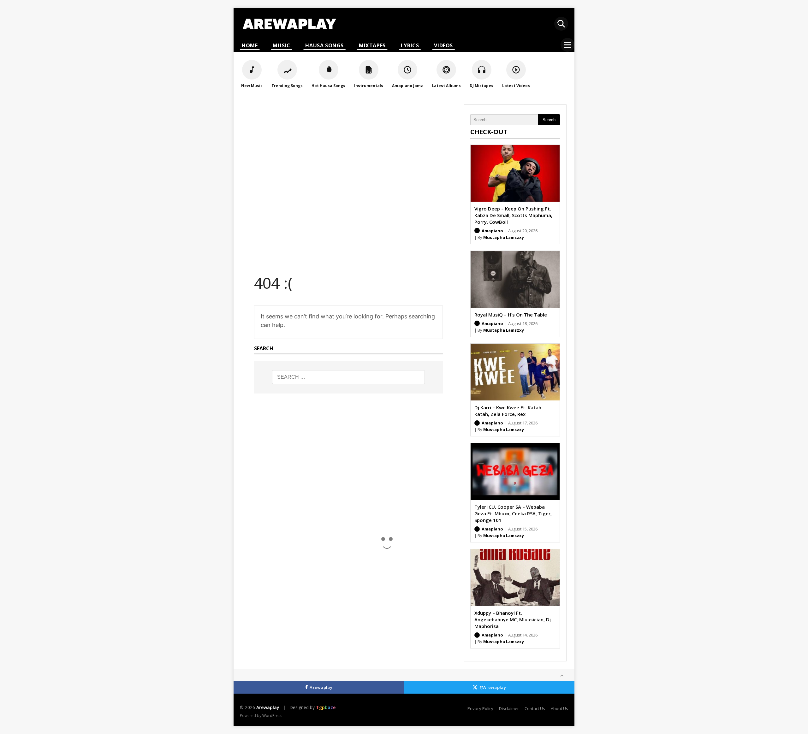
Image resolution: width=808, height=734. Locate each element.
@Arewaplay (492, 687)
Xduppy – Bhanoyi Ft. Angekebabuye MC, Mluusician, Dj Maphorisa (512, 619)
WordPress (272, 715)
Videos (443, 45)
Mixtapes (372, 45)
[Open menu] (567, 45)
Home (250, 45)
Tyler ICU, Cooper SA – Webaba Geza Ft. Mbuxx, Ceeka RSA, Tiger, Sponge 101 (513, 513)
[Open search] (561, 24)
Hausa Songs (324, 45)
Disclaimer (509, 708)
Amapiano (492, 231)
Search (549, 119)
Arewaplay (321, 687)
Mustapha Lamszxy (503, 237)
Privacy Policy (480, 708)
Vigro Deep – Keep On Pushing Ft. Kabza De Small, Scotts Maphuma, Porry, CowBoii (513, 215)
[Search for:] (348, 377)
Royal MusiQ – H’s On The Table (510, 314)
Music (281, 45)
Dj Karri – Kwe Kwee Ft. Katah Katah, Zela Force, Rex (507, 410)
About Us (559, 708)
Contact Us (535, 708)
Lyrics (410, 45)
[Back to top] (562, 675)
